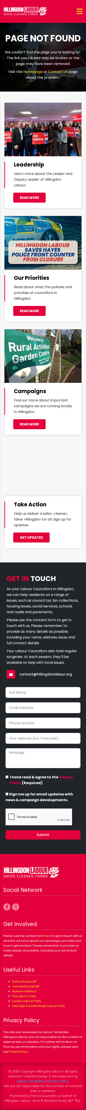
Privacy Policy (18, 1051)
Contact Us (58, 71)
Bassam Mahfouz (24, 991)
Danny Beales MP (24, 981)
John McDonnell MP (26, 986)
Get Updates (31, 537)
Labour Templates (31, 1081)
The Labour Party (24, 996)
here (47, 936)
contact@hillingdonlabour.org (45, 674)
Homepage (33, 71)
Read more (29, 197)
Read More (29, 311)
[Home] (25, 11)
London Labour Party (26, 1001)
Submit (43, 834)
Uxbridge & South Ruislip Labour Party (38, 1006)
